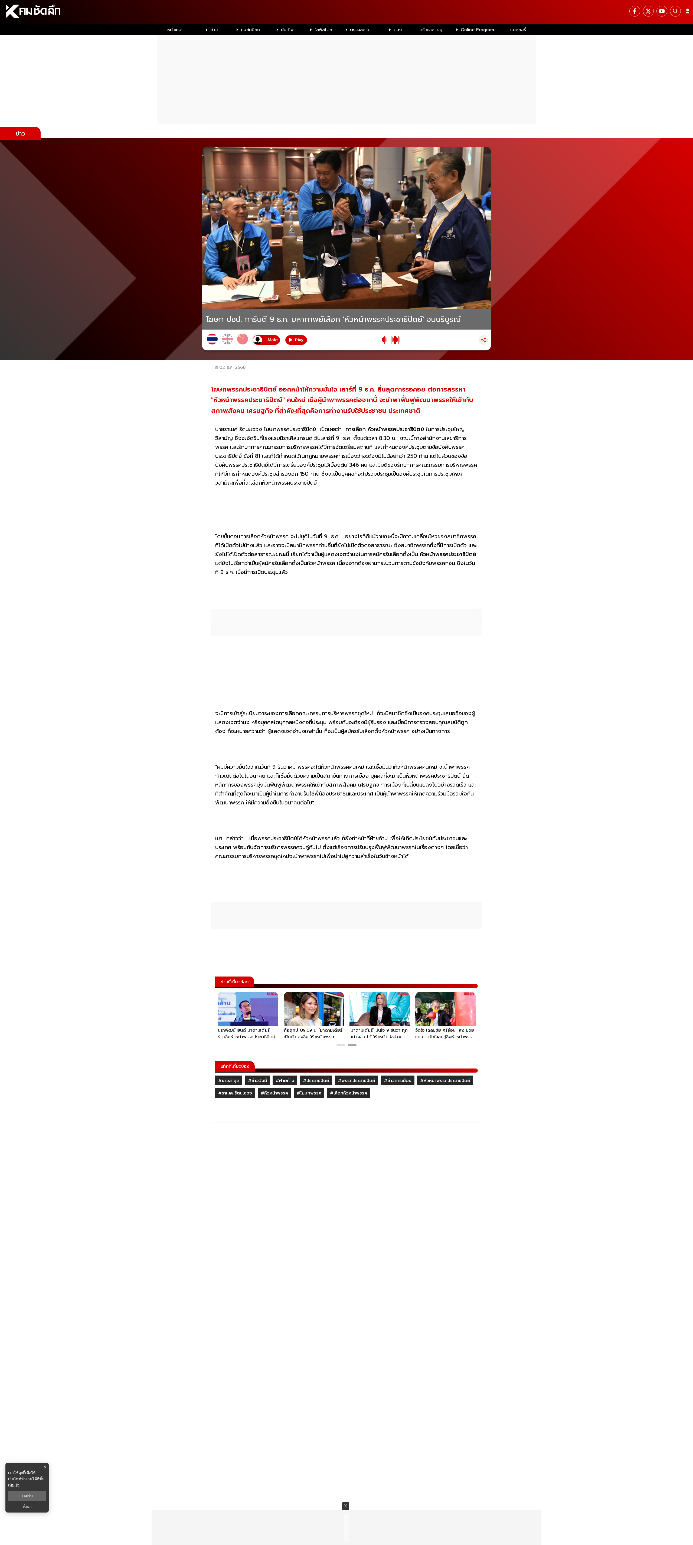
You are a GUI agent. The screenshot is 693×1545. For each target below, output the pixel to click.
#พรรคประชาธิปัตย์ (356, 1080)
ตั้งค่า (27, 1507)
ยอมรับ (27, 1496)
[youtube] (661, 11)
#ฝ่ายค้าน (285, 1080)
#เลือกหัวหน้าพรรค (348, 1093)
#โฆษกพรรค (309, 1093)
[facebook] (634, 11)
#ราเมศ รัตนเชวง (235, 1093)
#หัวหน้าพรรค (274, 1093)
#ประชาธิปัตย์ (316, 1080)
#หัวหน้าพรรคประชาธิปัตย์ (445, 1080)
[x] (648, 11)
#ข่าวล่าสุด (228, 1080)
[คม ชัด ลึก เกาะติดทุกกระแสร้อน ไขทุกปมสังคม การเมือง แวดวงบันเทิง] (346, 12)
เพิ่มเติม (14, 1485)
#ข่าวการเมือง (397, 1080)
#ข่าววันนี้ (257, 1080)
